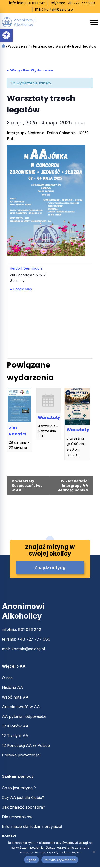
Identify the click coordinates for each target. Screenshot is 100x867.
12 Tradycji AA (15, 735)
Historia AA (12, 687)
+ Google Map (21, 289)
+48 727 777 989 (80, 3)
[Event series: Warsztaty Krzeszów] (41, 435)
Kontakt (9, 836)
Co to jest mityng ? (19, 787)
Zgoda (31, 860)
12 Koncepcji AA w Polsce (26, 745)
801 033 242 (35, 3)
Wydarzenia (17, 46)
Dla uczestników (17, 816)
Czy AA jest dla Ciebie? (23, 797)
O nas (7, 677)
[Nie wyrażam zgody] (94, 851)
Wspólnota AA (15, 697)
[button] (6, 35)
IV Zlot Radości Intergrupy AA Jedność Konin (73, 485)
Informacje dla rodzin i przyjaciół (32, 826)
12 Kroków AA (15, 726)
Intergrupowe (41, 46)
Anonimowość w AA (21, 706)
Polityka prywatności (21, 755)
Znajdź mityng (50, 567)
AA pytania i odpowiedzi (24, 716)
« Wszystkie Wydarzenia (30, 70)
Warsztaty (49, 417)
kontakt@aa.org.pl (59, 9)
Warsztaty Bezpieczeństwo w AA (27, 485)
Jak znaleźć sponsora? (23, 807)
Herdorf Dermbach (26, 268)
